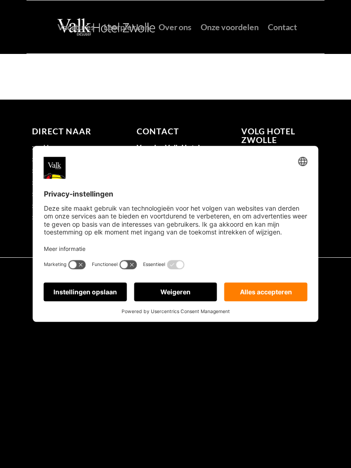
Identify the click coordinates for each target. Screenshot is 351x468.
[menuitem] (76, 26)
